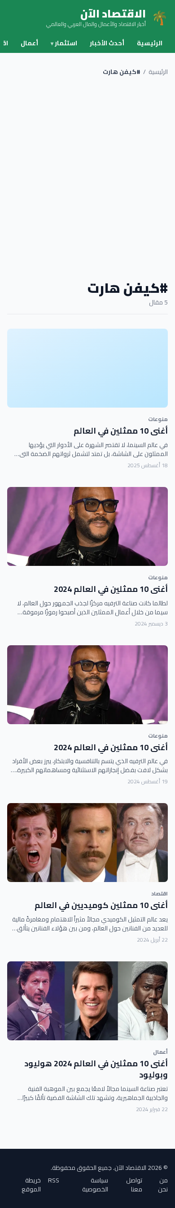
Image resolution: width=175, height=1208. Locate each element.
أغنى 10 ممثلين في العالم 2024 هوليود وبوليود (96, 1069)
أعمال (29, 43)
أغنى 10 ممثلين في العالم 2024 (111, 589)
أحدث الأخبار (107, 43)
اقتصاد (159, 893)
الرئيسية (149, 43)
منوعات (158, 419)
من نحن (163, 1185)
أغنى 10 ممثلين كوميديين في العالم (101, 905)
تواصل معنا (134, 1185)
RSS (53, 1181)
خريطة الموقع (31, 1185)
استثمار (64, 43)
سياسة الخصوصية (95, 1185)
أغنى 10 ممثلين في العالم (121, 430)
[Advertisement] (87, 178)
